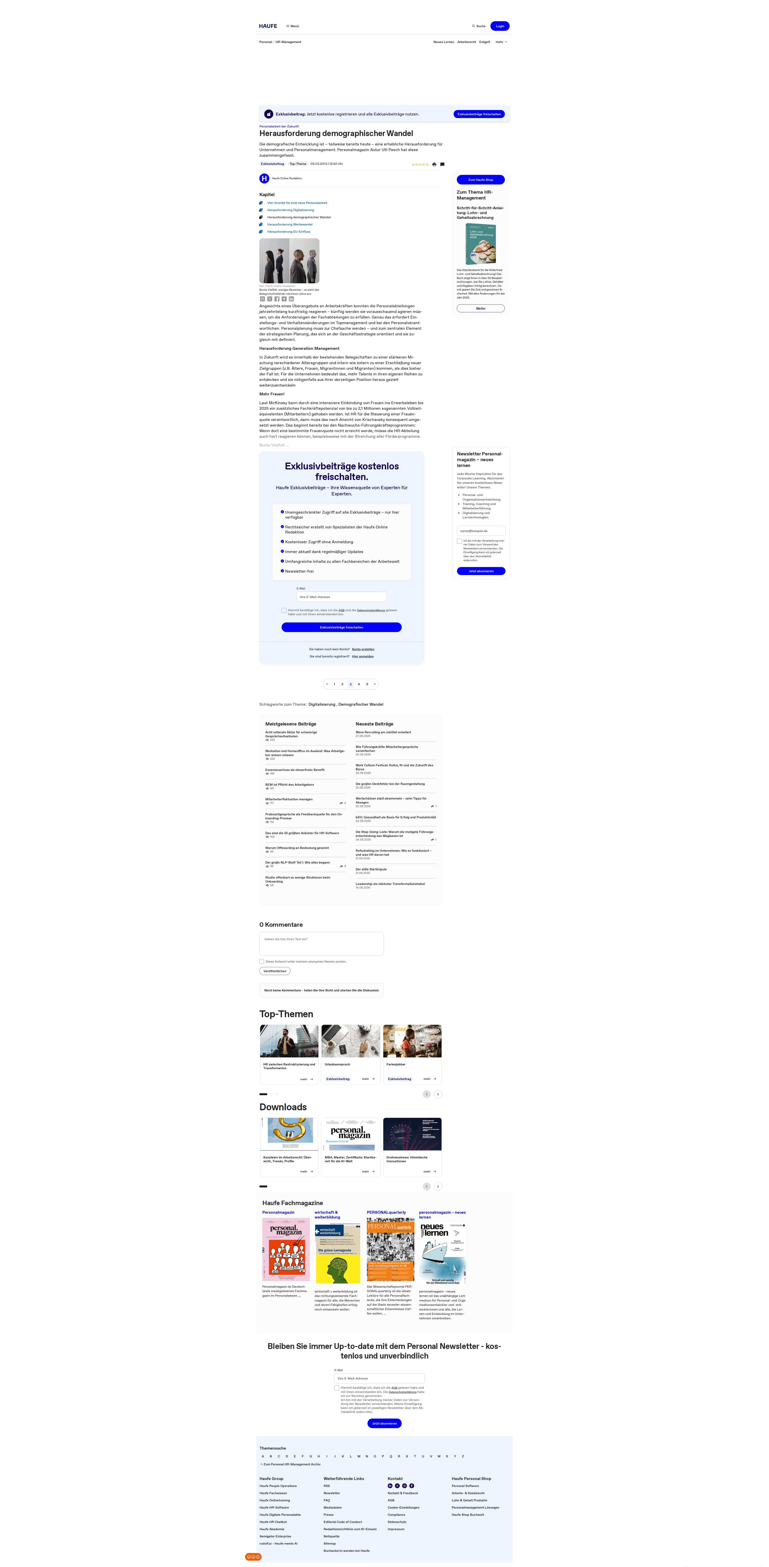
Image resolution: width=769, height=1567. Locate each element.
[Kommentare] (442, 164)
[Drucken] (434, 164)
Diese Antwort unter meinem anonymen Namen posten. (306, 961)
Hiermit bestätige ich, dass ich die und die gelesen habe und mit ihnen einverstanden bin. (342, 612)
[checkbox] (284, 610)
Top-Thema (298, 164)
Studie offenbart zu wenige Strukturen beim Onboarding (297, 879)
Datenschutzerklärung (371, 610)
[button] (500, 26)
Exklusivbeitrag (272, 164)
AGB (341, 610)
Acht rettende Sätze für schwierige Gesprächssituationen (291, 734)
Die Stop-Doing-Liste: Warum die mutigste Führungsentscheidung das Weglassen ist (395, 834)
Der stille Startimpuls (371, 869)
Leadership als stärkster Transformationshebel (390, 884)
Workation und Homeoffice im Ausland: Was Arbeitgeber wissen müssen (305, 753)
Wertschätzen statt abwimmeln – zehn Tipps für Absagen (391, 800)
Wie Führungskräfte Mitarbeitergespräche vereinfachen (387, 749)
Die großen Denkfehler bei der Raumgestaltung (390, 784)
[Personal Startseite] (269, 26)
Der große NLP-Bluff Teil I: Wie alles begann (297, 862)
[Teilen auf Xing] (284, 299)
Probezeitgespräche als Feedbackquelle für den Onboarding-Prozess (304, 816)
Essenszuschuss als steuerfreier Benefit (294, 770)
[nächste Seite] (374, 684)
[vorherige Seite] (327, 684)
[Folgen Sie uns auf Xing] (397, 1485)
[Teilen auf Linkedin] (291, 299)
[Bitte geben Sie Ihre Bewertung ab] (427, 164)
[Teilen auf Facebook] (277, 299)
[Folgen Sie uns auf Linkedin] (390, 1485)
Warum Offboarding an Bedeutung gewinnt (297, 848)
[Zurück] (427, 1094)
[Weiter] (438, 1094)
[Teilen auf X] (270, 299)
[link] (265, 41)
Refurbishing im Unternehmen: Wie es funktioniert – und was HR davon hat (394, 853)
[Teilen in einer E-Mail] (262, 299)
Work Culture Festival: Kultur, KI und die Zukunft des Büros (394, 767)
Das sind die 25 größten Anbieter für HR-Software (302, 833)
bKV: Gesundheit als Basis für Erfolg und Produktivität (396, 817)
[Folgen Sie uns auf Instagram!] (404, 1485)
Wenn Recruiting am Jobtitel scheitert (383, 732)
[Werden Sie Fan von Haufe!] (411, 1485)
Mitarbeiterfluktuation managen (289, 799)
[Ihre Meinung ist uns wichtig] (253, 1557)
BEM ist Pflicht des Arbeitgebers (289, 784)
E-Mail (301, 588)
